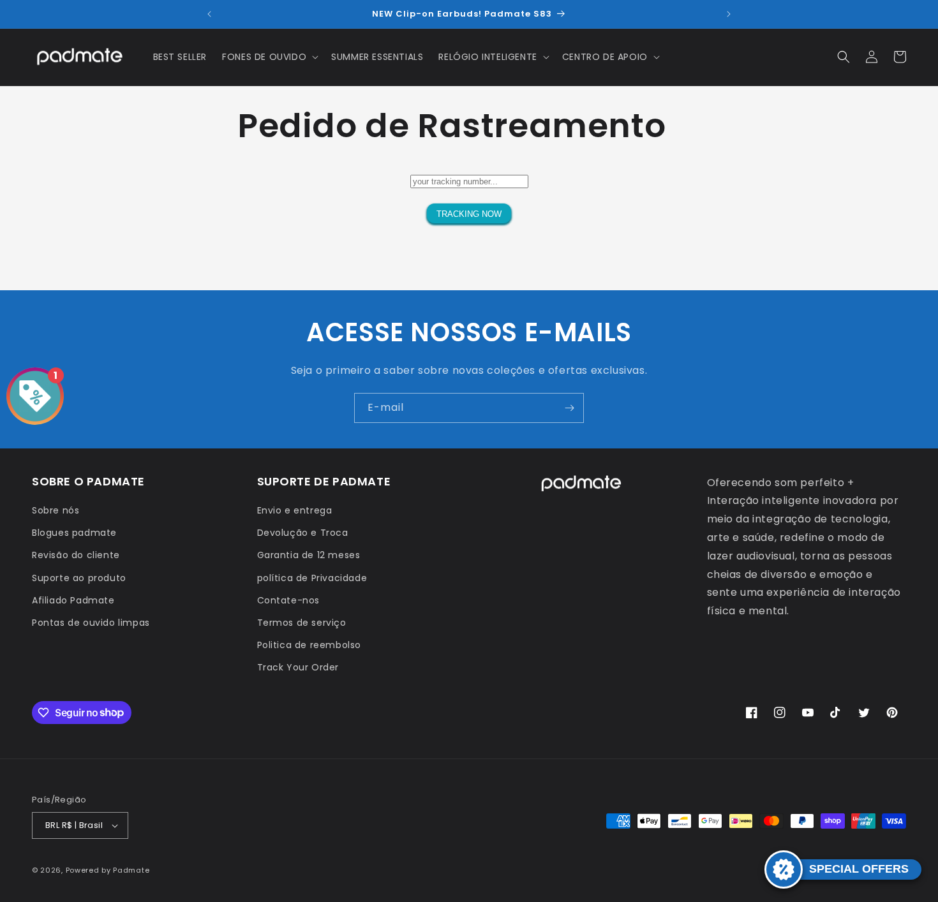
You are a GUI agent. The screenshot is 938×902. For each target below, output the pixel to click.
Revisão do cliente (76, 555)
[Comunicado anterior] (209, 14)
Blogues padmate (74, 532)
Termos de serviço (301, 622)
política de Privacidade (312, 578)
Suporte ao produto (79, 578)
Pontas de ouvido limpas (91, 622)
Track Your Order (298, 667)
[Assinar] (569, 408)
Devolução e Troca (302, 532)
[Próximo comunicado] (729, 14)
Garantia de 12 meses (309, 555)
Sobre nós (55, 510)
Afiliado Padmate (73, 600)
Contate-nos (288, 600)
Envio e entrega (294, 510)
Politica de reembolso (309, 645)
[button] (269, 56)
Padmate (131, 870)
